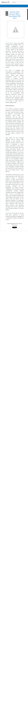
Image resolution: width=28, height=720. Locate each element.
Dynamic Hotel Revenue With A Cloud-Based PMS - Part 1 (14, 15)
